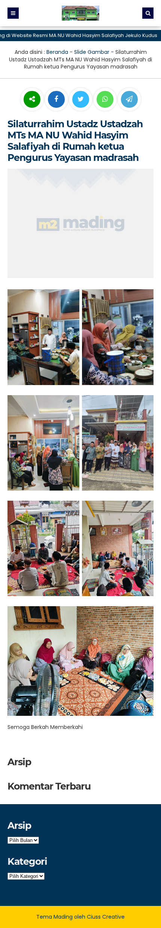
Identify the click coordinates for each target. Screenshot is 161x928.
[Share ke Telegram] (129, 99)
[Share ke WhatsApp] (105, 100)
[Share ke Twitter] (81, 99)
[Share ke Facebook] (57, 99)
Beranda (57, 52)
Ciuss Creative (106, 917)
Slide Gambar (91, 52)
